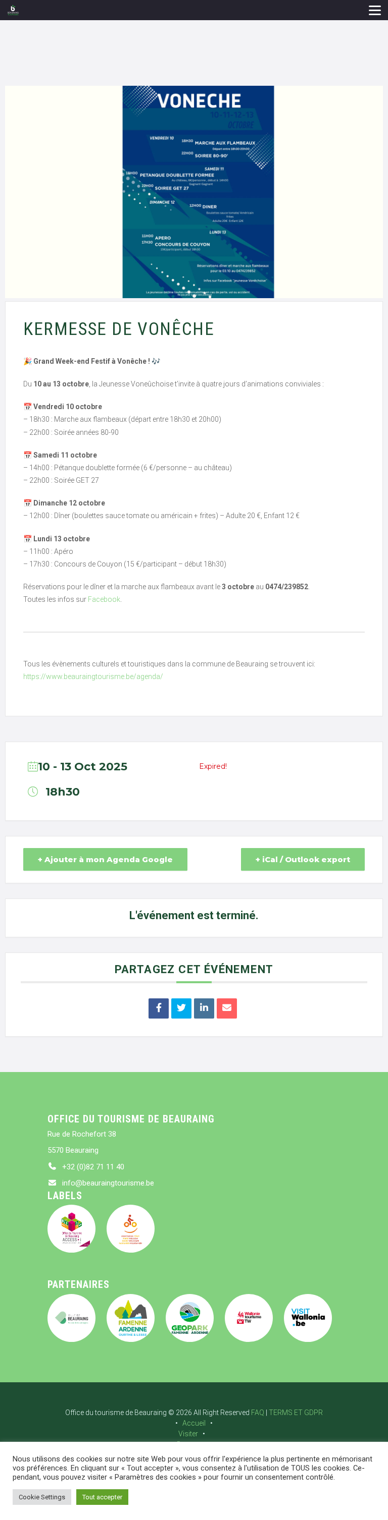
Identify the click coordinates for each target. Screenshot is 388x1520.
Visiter (188, 1434)
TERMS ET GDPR (296, 1413)
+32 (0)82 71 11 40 (93, 1166)
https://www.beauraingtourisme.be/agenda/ (93, 676)
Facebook (104, 599)
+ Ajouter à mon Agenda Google (105, 859)
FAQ (257, 1413)
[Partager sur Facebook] (159, 1008)
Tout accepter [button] (102, 1497)
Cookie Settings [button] (42, 1497)
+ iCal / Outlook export (303, 859)
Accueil (194, 1423)
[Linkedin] (204, 1008)
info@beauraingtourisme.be (108, 1183)
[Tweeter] (181, 1008)
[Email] (227, 1008)
